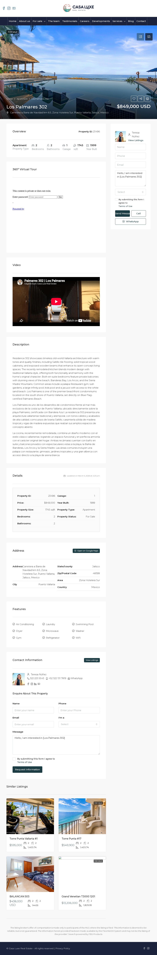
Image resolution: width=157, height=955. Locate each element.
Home (12, 21)
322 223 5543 (37, 678)
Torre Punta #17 (71, 838)
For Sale (46, 803)
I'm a (61, 717)
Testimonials (69, 21)
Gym (18, 637)
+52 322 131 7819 (57, 678)
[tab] (140, 36)
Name (16, 703)
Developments (101, 21)
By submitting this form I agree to (36, 760)
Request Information (27, 769)
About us (24, 21)
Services (117, 21)
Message (18, 731)
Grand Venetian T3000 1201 (78, 896)
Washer (80, 631)
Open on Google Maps (87, 551)
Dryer (19, 631)
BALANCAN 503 (19, 896)
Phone (62, 703)
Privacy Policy (62, 948)
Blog (131, 21)
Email (16, 717)
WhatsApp (77, 678)
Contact (141, 21)
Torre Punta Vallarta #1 (24, 838)
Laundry (50, 624)
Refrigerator (52, 637)
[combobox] (79, 724)
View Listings (92, 660)
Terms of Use (24, 762)
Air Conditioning (25, 624)
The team (54, 21)
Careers (84, 21)
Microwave (52, 631)
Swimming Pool (85, 624)
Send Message (122, 213)
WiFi (78, 637)
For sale (37, 21)
